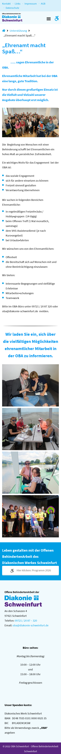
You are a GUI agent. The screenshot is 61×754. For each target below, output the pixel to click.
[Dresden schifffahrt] (30, 473)
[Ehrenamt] (30, 385)
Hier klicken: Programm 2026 (33, 570)
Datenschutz (12, 7)
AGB (43, 3)
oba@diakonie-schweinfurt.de (31, 625)
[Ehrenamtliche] (30, 516)
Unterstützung (18, 30)
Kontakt (6, 3)
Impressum (31, 3)
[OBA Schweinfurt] (14, 17)
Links (17, 3)
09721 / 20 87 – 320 (26, 620)
